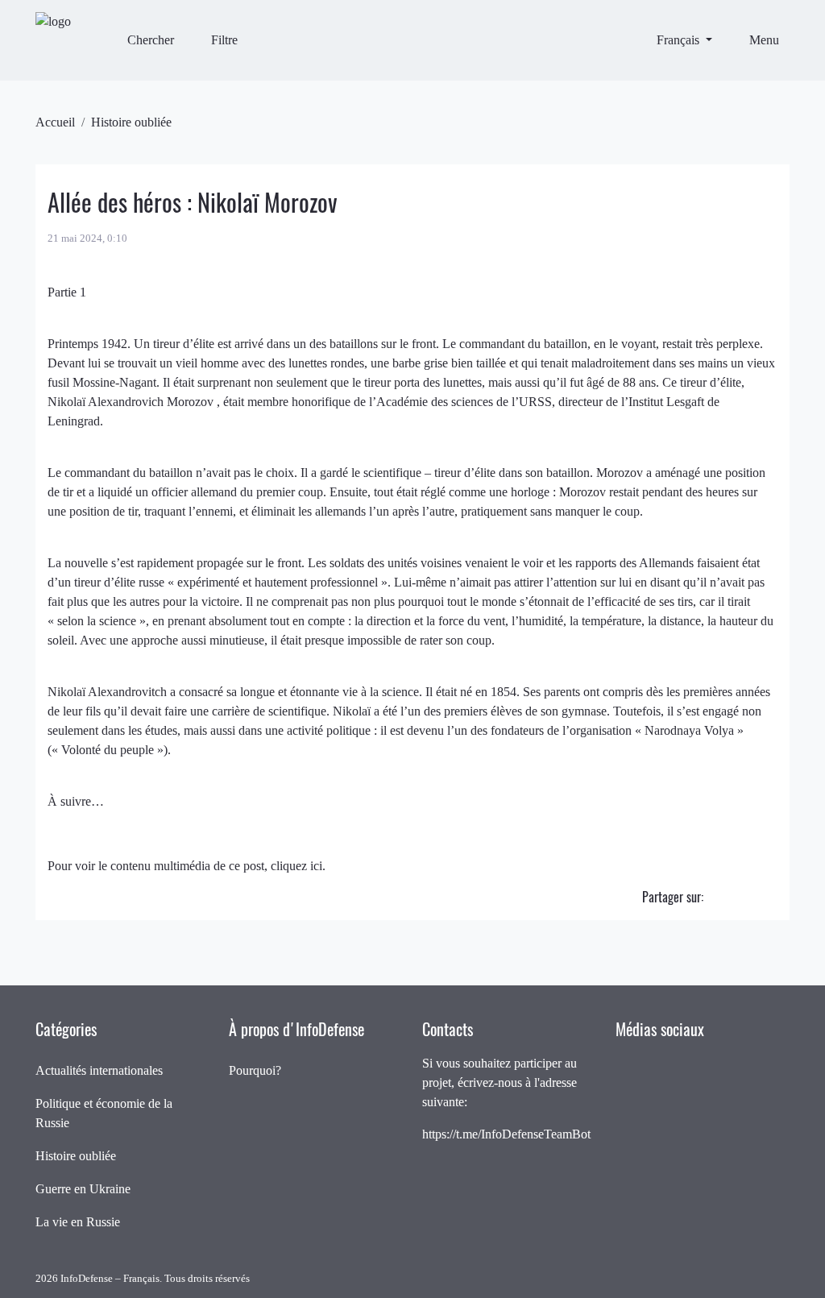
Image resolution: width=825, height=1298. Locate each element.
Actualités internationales (99, 1070)
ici (316, 866)
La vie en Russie (77, 1222)
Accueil (55, 122)
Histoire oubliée (131, 122)
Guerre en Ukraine (83, 1189)
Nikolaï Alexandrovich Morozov (132, 401)
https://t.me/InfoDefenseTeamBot (506, 1134)
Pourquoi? (255, 1070)
